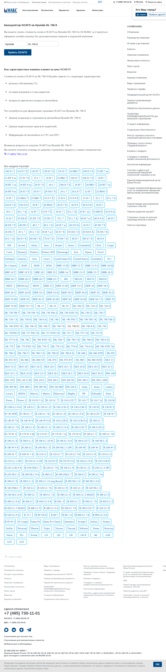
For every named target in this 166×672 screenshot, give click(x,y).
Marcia (34, 393)
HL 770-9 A (86, 346)
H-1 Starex (10, 265)
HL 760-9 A (102, 339)
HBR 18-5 (107, 272)
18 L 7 (52, 184)
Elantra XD (48, 252)
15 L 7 (37, 177)
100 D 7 (9, 171)
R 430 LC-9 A (44, 501)
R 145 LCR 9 (60, 420)
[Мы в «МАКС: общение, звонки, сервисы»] (6, 630)
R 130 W (94, 407)
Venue (96, 528)
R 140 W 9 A (43, 420)
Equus (88, 252)
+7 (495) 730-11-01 (124, 2)
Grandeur (97, 258)
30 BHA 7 (49, 204)
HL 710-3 (92, 306)
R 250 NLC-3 (12, 474)
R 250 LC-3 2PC (101, 467)
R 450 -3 (59, 501)
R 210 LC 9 (89, 454)
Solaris (94, 521)
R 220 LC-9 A (84, 460)
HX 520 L (71, 386)
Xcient (33, 535)
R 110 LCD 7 (68, 400)
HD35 (9, 285)
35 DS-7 (48, 218)
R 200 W (80, 447)
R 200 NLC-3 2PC (62, 447)
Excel (101, 252)
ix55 (21, 541)
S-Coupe (22, 521)
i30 (71, 535)
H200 (36, 265)
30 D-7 (99, 204)
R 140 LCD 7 (94, 413)
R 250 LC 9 (67, 467)
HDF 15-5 (76, 285)
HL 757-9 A (11, 339)
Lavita (9, 393)
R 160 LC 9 (28, 427)
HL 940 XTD (96, 353)
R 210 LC (42, 454)
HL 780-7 (23, 353)
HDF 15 (48, 285)
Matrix (46, 393)
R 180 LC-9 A (64, 440)
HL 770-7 (43, 346)
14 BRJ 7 (74, 171)
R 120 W (110, 400)
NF (83, 393)
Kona (97, 386)
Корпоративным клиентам (59, 2)
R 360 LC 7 (31, 494)
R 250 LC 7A (51, 467)
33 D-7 (59, 211)
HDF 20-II (24, 292)
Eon (76, 252)
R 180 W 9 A (12, 447)
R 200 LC (27, 447)
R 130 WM (11, 413)
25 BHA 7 (22, 198)
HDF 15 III (62, 285)
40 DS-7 (23, 225)
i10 (46, 535)
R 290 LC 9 (11, 481)
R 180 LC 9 (11, 440)
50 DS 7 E (102, 231)
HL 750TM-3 (12, 332)
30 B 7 (35, 204)
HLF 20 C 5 (65, 366)
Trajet (47, 528)
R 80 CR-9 (41, 514)
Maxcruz (59, 393)
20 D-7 (37, 191)
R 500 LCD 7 (86, 508)
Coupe (110, 245)
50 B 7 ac (47, 231)
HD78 (36, 285)
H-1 (110, 258)
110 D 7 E (22, 171)
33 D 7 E (46, 211)
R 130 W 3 (108, 407)
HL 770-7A (57, 346)
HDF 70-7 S (26, 306)
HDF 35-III (11, 299)
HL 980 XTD (94, 359)
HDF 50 (66, 299)
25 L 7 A (111, 198)
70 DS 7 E (62, 238)
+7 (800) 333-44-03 (17, 622)
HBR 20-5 (24, 279)
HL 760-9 (88, 339)
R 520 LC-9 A (12, 514)
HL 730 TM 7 (12, 312)
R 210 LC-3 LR (34, 460)
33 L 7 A (71, 211)
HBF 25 (51, 272)
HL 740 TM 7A (88, 319)
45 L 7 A (34, 231)
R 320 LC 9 (61, 487)
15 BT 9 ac (10, 177)
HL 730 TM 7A (31, 312)
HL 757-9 (97, 332)
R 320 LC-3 (77, 487)
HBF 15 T (77, 265)
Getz (34, 258)
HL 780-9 (53, 353)
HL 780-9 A (67, 353)
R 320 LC (29, 487)
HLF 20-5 (93, 366)
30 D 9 (74, 204)
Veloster (83, 528)
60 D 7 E (22, 238)
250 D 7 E (10, 204)
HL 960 (25, 359)
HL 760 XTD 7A (41, 339)
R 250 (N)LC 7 (32, 467)
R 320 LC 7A (45, 487)
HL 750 (102, 326)
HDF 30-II (81, 292)
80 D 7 (75, 238)
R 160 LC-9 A (61, 427)
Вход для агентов (80, 2)
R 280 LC (48, 474)
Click (98, 245)
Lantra (109, 386)
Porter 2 (22, 400)
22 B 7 (88, 191)
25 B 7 (9, 198)
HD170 (90, 279)
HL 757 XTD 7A (50, 332)
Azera (71, 245)
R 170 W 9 (75, 434)
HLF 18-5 (36, 366)
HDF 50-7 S (96, 299)
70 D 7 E (48, 238)
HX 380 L (26, 386)
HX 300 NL (11, 386)
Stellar (9, 528)
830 (9, 245)
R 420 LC (28, 501)
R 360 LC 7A (47, 494)
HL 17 (40, 306)
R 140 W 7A (11, 420)
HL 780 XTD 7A (105, 346)
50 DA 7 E (73, 231)
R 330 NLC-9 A (13, 494)
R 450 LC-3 (106, 501)
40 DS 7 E (10, 225)
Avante (58, 245)
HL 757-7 (68, 332)
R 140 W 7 (110, 413)
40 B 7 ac (86, 218)
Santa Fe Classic (52, 521)
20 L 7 (63, 191)
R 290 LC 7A (96, 474)
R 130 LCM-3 (78, 407)
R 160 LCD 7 (79, 427)
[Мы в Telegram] (29, 630)
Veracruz (108, 528)
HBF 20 (39, 272)
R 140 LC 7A (43, 413)
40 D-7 (111, 218)
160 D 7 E (88, 177)
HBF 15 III (62, 265)
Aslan (34, 245)
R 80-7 (54, 514)
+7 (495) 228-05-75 (21, 618)
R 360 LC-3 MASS (84, 494)
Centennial (84, 245)
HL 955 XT (11, 359)
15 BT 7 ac (102, 171)
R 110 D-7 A (36, 400)
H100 (24, 265)
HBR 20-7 (38, 279)
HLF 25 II (26, 373)
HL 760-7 (59, 339)
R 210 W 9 (51, 460)
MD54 (21, 393)
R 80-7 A (67, 514)
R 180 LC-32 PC (45, 440)
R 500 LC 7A (69, 508)
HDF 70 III (11, 306)
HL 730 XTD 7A (69, 312)
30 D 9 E (87, 204)
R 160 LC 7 (97, 420)
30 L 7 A (21, 211)
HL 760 (25, 339)
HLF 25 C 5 (11, 373)
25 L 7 (98, 198)
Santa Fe (35, 521)
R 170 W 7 (43, 434)
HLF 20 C (50, 366)
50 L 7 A (9, 238)
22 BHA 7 (101, 191)
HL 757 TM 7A (30, 332)
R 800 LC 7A (82, 514)
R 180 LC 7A (107, 434)
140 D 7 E (88, 171)
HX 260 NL (68, 380)
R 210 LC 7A (73, 454)
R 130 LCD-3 (61, 407)
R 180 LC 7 (90, 434)
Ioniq (84, 386)
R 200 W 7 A (26, 454)
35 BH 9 (97, 211)
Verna (9, 535)
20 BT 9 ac (10, 191)
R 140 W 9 (27, 420)
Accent (21, 245)
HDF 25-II (52, 292)
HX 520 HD (56, 386)
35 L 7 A (72, 218)
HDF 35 (95, 292)
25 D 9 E (73, 198)
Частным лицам (39, 2)
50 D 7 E (60, 231)
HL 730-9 (26, 319)
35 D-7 (9, 218)
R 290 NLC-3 (72, 481)
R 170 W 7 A (59, 434)
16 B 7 (49, 177)
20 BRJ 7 (91, 184)
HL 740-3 (31, 326)
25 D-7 (86, 198)
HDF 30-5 (67, 292)
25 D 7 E (48, 198)
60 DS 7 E (35, 238)
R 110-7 (83, 400)
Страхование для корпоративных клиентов (24, 640)
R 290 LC (80, 474)
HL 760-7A (73, 339)
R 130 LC (29, 407)
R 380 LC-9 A (12, 501)
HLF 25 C (107, 366)
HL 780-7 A (38, 353)
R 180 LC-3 (26, 440)
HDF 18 (90, 285)
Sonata (106, 521)
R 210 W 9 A (67, 460)
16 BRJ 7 (62, 177)
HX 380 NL (40, 386)
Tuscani (71, 528)
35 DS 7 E (35, 218)
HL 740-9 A (88, 326)
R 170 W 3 (10, 434)
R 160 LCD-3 (96, 427)
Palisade (96, 393)
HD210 (103, 279)
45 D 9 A (74, 225)
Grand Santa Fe (63, 258)
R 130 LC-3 (44, 407)
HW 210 (9, 380)
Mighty (71, 393)
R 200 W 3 (109, 447)
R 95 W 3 (10, 521)
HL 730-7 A (11, 319)
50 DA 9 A (88, 231)
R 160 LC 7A (12, 427)
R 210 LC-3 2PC (13, 460)
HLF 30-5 (97, 373)
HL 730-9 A (40, 319)
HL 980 (80, 359)
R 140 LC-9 (59, 413)
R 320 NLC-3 (94, 487)
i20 (58, 535)
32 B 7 (34, 211)
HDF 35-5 (108, 292)
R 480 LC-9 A (51, 508)
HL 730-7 (100, 312)
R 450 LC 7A (90, 501)
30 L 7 (9, 211)
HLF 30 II (83, 373)
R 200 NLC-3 (43, 447)
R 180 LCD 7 (82, 440)
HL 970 (52, 359)
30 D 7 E (62, 204)
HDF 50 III (80, 299)
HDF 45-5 (38, 299)
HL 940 (81, 353)
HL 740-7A (59, 326)
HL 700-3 (78, 306)
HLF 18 (23, 366)
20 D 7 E (24, 191)
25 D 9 (61, 198)
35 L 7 (60, 218)
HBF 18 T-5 (25, 272)
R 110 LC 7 (52, 400)
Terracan (21, 528)
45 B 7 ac (61, 225)
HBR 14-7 (64, 272)
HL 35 (65, 306)
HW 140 (110, 373)
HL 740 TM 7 (69, 319)
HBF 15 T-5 (92, 265)
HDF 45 (25, 299)
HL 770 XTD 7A (26, 346)
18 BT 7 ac (10, 184)
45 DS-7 (9, 231)
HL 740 (54, 319)
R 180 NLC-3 (100, 440)
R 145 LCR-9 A (79, 420)
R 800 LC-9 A (100, 514)
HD (66, 279)
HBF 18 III (107, 265)
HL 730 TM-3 (49, 312)
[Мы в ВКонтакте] (14, 630)
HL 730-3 (86, 312)
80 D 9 (100, 238)
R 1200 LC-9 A (13, 407)
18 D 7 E (39, 184)
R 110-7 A (96, 400)
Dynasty (21, 252)
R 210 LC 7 (56, 454)
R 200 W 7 (10, 454)
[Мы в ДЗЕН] (21, 630)
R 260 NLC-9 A (31, 474)
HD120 (78, 279)
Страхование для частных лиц (18, 636)
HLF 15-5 (10, 366)
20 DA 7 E (50, 191)
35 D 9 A (110, 211)
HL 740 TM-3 (107, 319)
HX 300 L (83, 380)
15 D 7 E (24, 177)
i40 (95, 535)
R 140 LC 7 (26, 413)
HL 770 (9, 346)
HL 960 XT (38, 359)
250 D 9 (23, 204)
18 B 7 (101, 177)
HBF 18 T (10, 272)
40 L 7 (36, 225)
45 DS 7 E (100, 225)
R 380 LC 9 (103, 494)
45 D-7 (86, 225)
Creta (9, 252)
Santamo (69, 521)
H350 (49, 265)
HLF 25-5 (40, 373)
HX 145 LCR (24, 380)
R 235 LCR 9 (102, 460)
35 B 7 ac (84, 211)
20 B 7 (78, 184)
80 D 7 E (88, 238)
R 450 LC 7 (73, 501)
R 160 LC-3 (44, 427)
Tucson (59, 528)
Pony (108, 393)
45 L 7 (21, 231)
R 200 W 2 (94, 447)
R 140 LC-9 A (76, 413)
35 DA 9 (21, 218)
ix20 (108, 535)
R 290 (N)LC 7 (64, 474)
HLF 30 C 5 (68, 373)
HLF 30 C (54, 373)
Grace (47, 258)
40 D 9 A (98, 218)
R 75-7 (27, 514)
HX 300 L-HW (99, 380)
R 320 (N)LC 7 (13, 487)
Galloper (9, 258)
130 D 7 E (48, 171)
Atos (46, 245)
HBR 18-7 (10, 279)
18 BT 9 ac (25, 184)
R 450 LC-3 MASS (15, 508)
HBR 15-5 (78, 272)
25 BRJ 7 (36, 198)
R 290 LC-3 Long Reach (49, 481)
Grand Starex (81, 258)
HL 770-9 (72, 346)
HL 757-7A (82, 332)
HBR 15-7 (93, 272)
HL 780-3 (10, 353)
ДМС (100, 2)
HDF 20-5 (10, 292)
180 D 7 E (65, 184)
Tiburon (34, 528)
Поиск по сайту (155, 2)
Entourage (62, 252)
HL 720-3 (105, 306)
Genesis (22, 258)
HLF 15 (109, 359)
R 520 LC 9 (103, 508)
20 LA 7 (76, 191)
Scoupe (81, 521)
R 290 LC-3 (26, 481)
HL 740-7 (44, 326)
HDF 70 (110, 299)
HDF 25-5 (38, 292)
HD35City (22, 285)
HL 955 (111, 353)
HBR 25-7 (52, 279)
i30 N (83, 535)
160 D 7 (75, 177)
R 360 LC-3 (64, 494)
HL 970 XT (66, 359)
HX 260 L (53, 380)
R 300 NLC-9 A (91, 481)
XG (21, 535)
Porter (9, 400)
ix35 (9, 541)
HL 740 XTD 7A (13, 326)
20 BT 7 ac (105, 184)
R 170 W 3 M (27, 434)
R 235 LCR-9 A (13, 467)
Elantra (34, 252)
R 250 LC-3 (83, 467)
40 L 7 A (48, 225)
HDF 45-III (53, 299)
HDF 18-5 (103, 285)
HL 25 (53, 306)
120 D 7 (35, 171)
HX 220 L (39, 380)
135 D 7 (62, 171)
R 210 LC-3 (105, 454)
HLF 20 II (79, 366)
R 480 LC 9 (34, 508)
